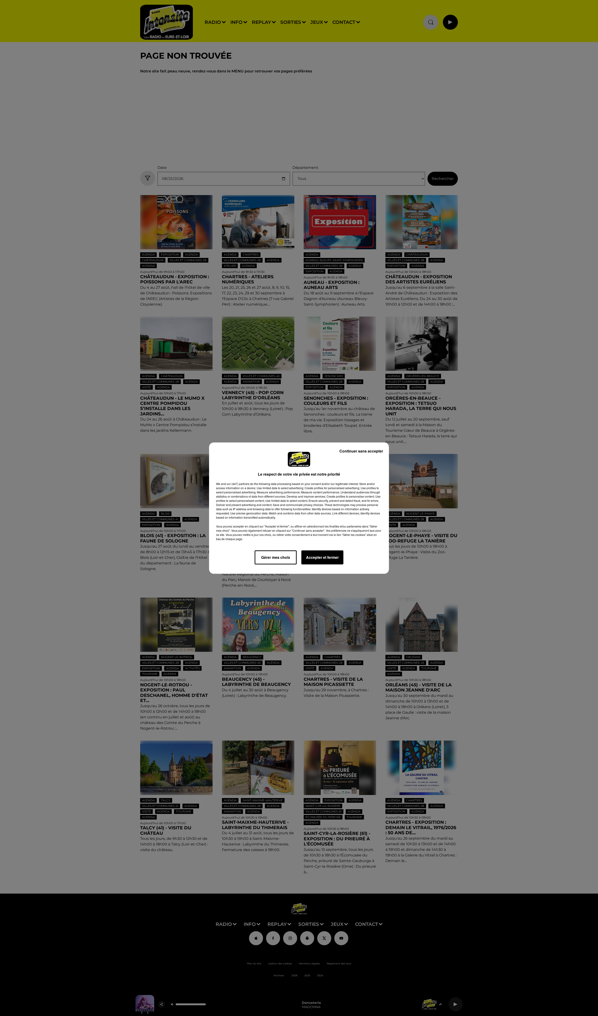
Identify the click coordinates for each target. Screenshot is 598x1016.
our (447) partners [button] (238, 484)
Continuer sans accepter (361, 451)
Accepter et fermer (322, 557)
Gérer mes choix (275, 557)
